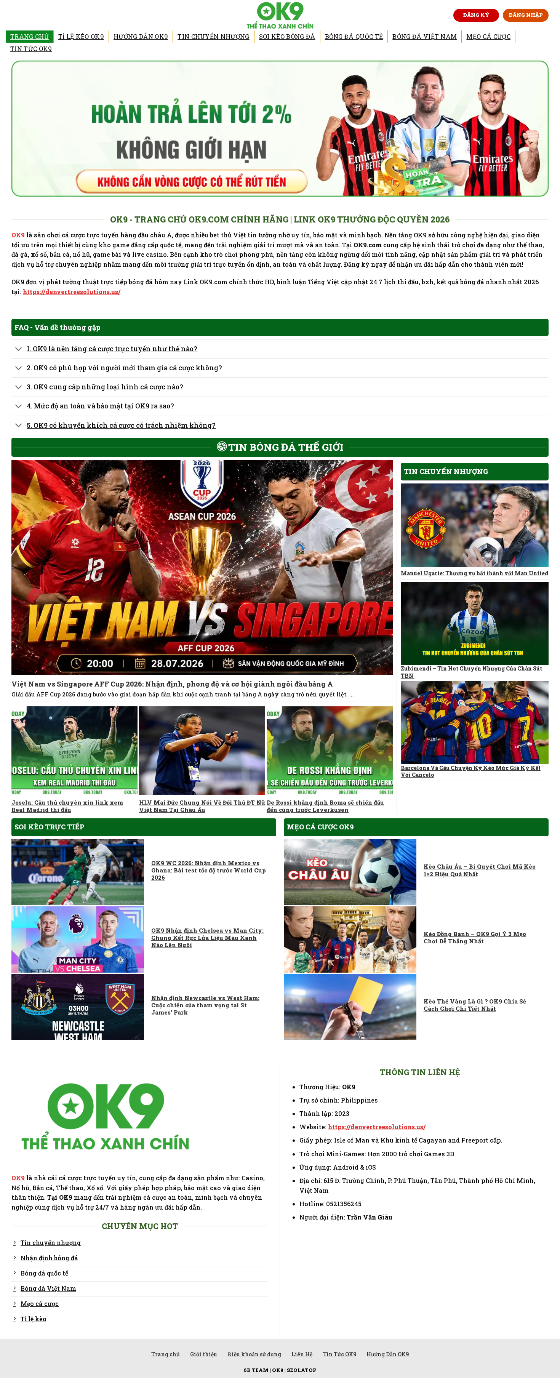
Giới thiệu (203, 1354)
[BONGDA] (280, 15)
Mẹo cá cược (488, 36)
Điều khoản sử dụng (254, 1354)
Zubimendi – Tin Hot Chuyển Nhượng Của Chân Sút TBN (471, 672)
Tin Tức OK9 (31, 49)
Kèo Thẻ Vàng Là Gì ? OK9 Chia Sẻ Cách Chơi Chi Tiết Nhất (475, 1005)
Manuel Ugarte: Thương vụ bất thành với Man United (474, 573)
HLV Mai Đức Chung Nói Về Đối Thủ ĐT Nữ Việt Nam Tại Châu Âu (202, 806)
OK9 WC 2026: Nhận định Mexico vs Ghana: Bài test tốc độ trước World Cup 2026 (208, 870)
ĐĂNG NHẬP (526, 14)
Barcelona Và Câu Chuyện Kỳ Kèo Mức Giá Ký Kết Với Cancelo (471, 771)
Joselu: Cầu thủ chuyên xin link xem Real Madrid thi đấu (67, 806)
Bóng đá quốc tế (354, 36)
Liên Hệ (301, 1354)
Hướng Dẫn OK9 (141, 36)
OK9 (18, 235)
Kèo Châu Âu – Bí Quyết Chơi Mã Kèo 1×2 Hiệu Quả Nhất (480, 870)
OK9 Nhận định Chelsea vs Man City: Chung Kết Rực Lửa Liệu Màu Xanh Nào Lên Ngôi (207, 938)
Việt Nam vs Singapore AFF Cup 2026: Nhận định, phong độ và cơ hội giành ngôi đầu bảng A (172, 684)
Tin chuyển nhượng (213, 36)
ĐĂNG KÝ (476, 14)
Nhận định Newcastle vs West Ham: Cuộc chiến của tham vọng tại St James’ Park (205, 1005)
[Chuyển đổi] (18, 349)
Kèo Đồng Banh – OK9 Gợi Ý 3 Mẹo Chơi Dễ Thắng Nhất (475, 937)
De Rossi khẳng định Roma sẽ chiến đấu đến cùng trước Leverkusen (325, 806)
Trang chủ (29, 36)
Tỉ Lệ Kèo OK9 (81, 36)
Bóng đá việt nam (424, 36)
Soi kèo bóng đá (287, 36)
